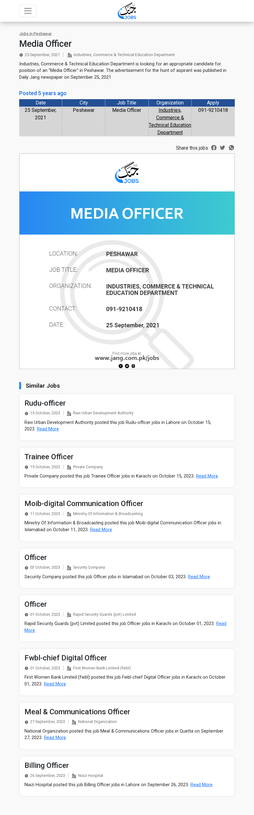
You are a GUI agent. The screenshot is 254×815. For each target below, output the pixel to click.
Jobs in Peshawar (35, 33)
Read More (48, 429)
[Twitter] (222, 147)
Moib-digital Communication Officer (83, 503)
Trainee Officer (48, 456)
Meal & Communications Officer (77, 711)
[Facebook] (214, 147)
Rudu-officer (45, 403)
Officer (35, 557)
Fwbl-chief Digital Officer (65, 658)
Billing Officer (46, 765)
